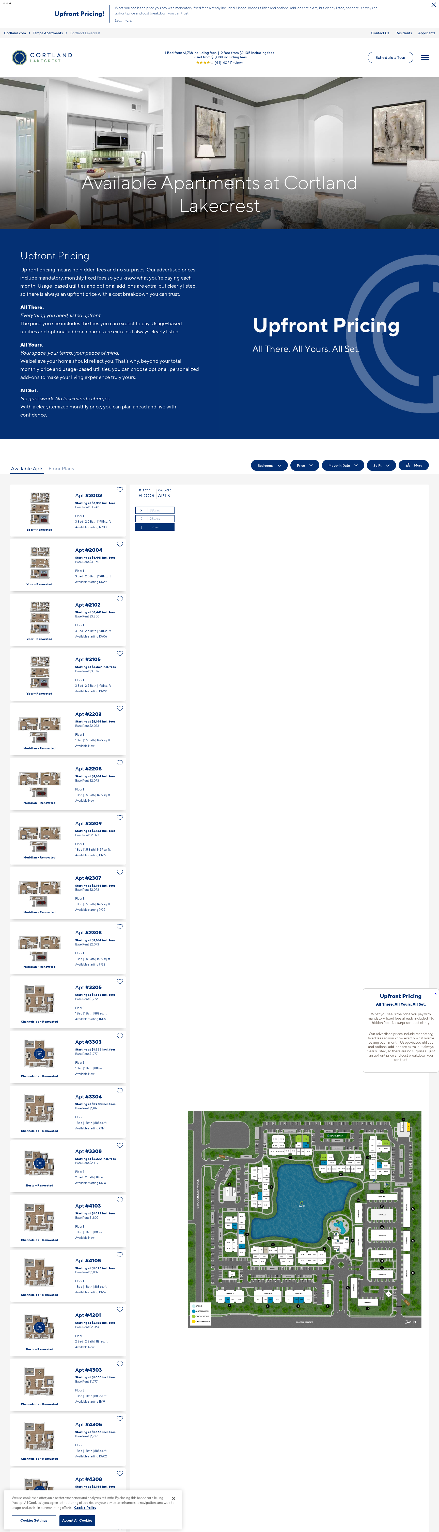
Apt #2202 (68, 729)
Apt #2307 (68, 893)
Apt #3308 (68, 1166)
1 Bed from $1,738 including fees (190, 52)
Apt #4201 (68, 1330)
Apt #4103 (68, 1221)
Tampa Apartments (48, 33)
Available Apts (27, 469)
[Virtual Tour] (39, 1053)
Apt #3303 (68, 1057)
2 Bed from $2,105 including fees (247, 52)
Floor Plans (61, 469)
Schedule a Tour (390, 57)
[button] (4, 3)
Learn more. (123, 20)
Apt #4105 (68, 1276)
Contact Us (380, 33)
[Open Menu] (425, 57)
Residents (404, 33)
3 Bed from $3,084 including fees (220, 57)
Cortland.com (15, 33)
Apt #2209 (68, 839)
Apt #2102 (68, 620)
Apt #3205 (68, 1002)
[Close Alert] (433, 5)
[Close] (173, 1498)
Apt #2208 (68, 784)
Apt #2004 (68, 565)
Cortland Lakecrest (85, 33)
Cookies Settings (33, 1520)
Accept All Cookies (77, 1520)
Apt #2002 (68, 511)
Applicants (426, 33)
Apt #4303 (68, 1385)
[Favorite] (120, 489)
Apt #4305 (68, 1440)
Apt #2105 (68, 674)
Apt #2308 (68, 948)
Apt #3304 (68, 1112)
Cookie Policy (85, 1508)
